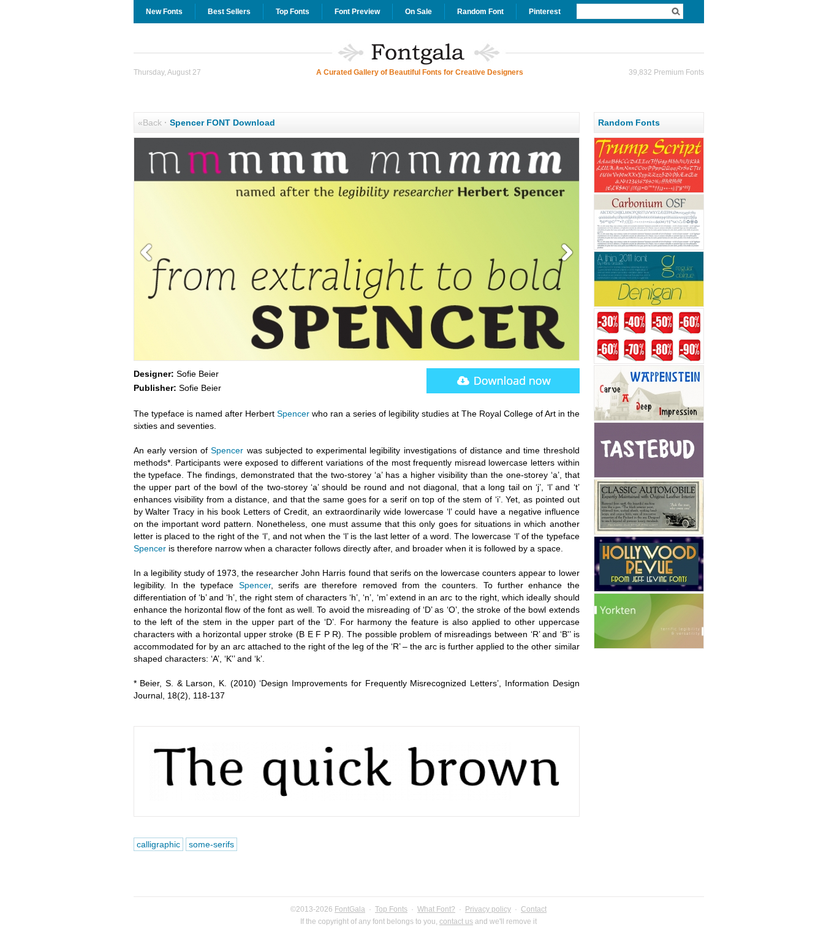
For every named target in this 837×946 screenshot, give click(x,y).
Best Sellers (229, 11)
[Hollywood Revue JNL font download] (649, 590)
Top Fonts (292, 11)
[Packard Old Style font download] (649, 533)
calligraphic (158, 844)
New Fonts (164, 11)
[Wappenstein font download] (649, 419)
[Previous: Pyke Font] (148, 253)
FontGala (350, 909)
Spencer (293, 413)
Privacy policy (488, 909)
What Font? (436, 909)
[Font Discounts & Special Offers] (649, 362)
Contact (534, 909)
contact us (456, 921)
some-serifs (211, 844)
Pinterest (545, 11)
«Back (150, 122)
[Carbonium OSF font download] (649, 248)
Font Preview (357, 11)
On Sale (418, 11)
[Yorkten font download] (649, 647)
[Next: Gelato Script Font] (564, 253)
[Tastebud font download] (649, 476)
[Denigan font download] (649, 305)
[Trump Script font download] (649, 191)
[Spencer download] (503, 380)
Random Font (480, 11)
